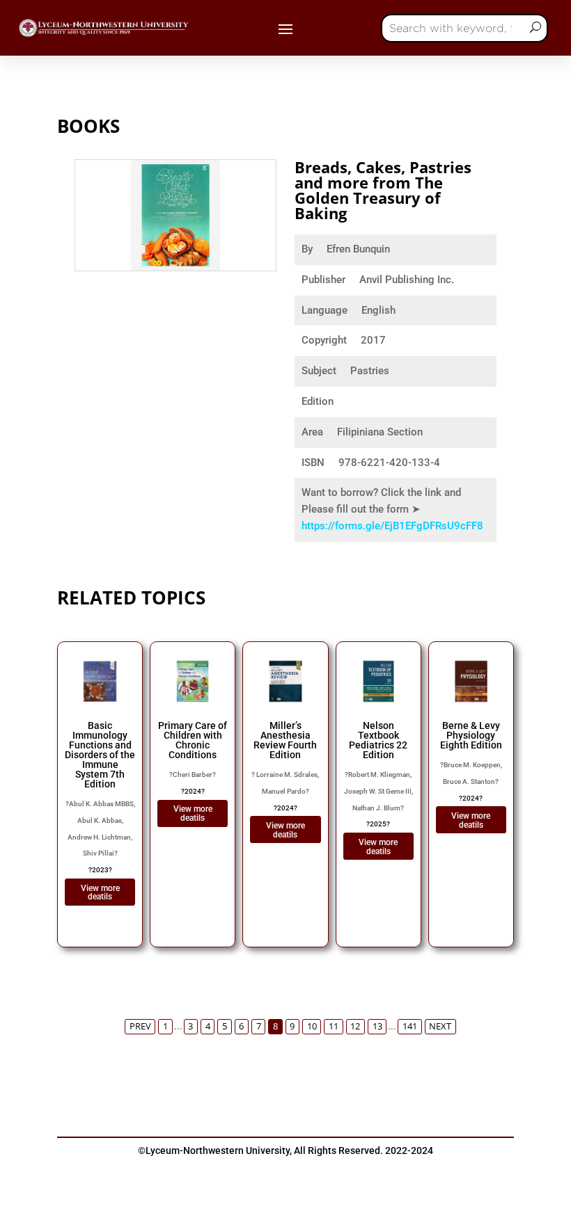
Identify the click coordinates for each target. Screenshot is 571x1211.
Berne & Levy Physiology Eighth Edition (471, 735)
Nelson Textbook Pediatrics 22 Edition (378, 740)
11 (333, 1026)
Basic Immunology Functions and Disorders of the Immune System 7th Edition (100, 754)
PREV (140, 1026)
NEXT (440, 1026)
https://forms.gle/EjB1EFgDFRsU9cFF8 (392, 526)
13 (377, 1026)
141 (409, 1026)
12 (355, 1026)
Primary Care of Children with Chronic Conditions (192, 740)
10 (312, 1026)
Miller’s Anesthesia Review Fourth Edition (285, 740)
